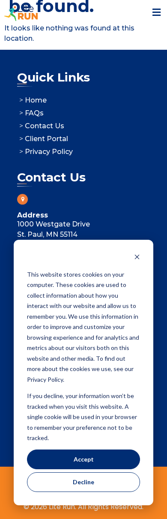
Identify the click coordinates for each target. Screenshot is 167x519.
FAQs (34, 113)
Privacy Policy (49, 152)
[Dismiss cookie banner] (137, 258)
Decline (83, 482)
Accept (84, 459)
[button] (156, 13)
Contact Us (44, 126)
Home (36, 100)
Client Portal (46, 139)
